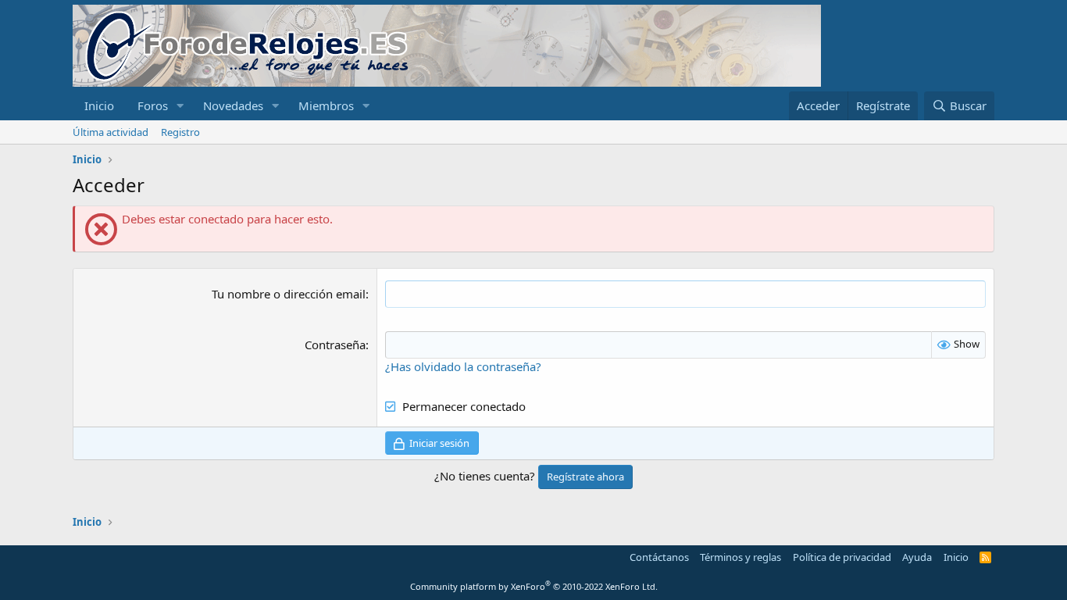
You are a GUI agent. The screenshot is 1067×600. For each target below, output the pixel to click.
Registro (180, 132)
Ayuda (917, 557)
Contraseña (335, 344)
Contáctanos (659, 557)
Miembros (326, 105)
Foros (152, 105)
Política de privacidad (842, 557)
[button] (180, 105)
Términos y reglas (740, 557)
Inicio (99, 105)
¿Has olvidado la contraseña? (463, 366)
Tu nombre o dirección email (289, 294)
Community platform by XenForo (534, 586)
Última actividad (110, 132)
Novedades (233, 105)
